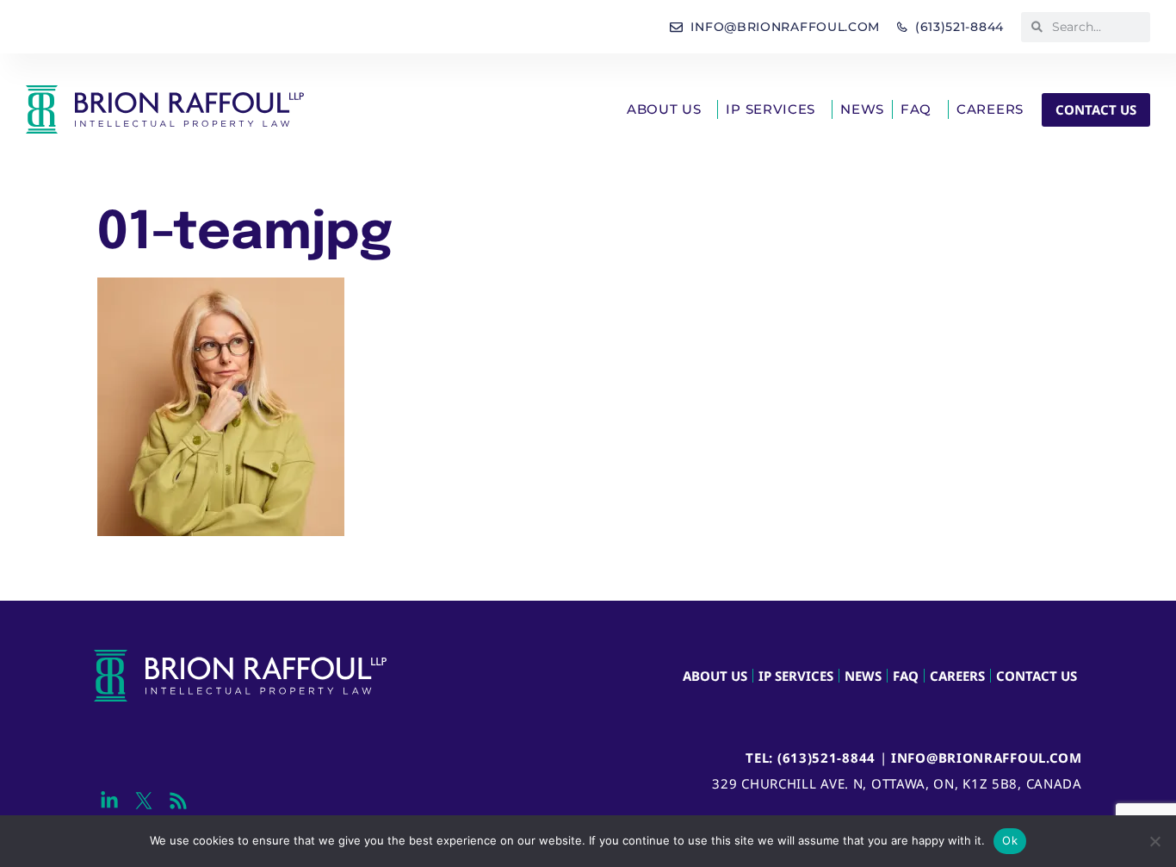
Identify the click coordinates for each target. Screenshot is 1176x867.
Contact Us (1036, 675)
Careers (990, 109)
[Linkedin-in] (109, 801)
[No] (1154, 841)
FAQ (916, 109)
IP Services (770, 109)
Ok (1010, 840)
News (862, 109)
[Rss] (178, 801)
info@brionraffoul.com (986, 757)
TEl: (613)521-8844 (811, 757)
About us (664, 109)
